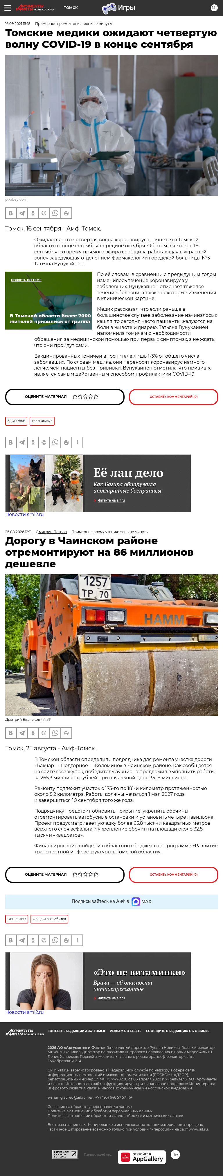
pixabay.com (16, 199)
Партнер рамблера (98, 1154)
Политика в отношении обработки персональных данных (100, 1111)
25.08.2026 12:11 (18, 532)
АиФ (47, 719)
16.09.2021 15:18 (17, 23)
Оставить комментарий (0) (174, 397)
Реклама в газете (125, 1031)
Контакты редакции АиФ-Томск (76, 1031)
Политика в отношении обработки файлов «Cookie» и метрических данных (116, 1115)
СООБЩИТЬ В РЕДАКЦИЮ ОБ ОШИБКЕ (177, 1031)
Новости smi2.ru (24, 514)
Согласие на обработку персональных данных (90, 1106)
